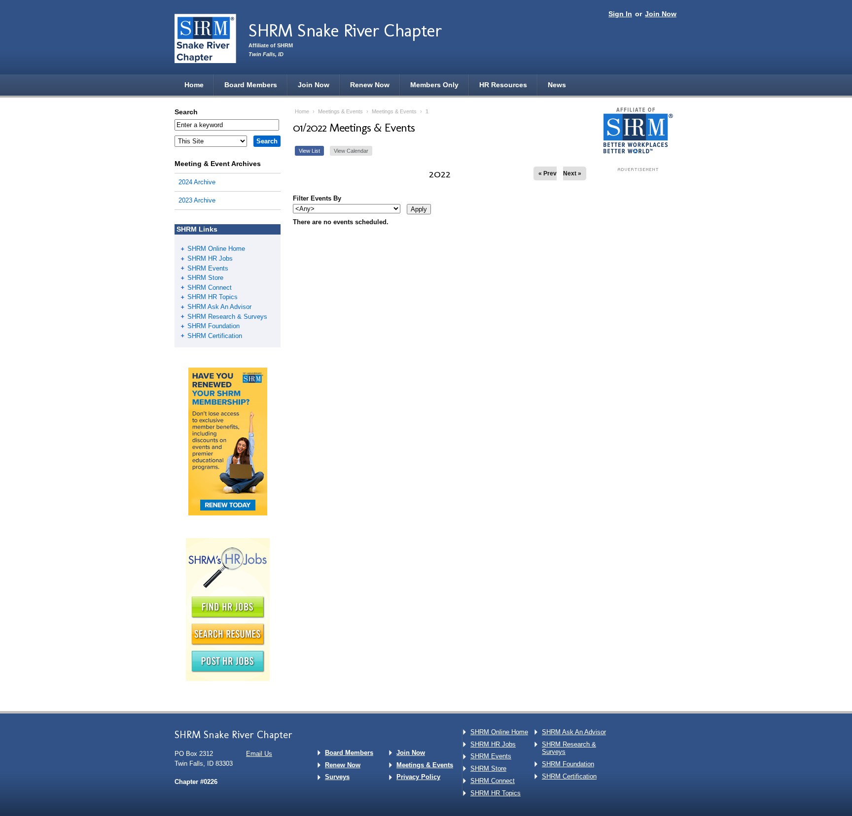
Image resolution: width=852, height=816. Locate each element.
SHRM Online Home (216, 248)
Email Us (259, 753)
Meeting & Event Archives (218, 164)
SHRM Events (207, 268)
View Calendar (351, 151)
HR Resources (503, 85)
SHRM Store (205, 277)
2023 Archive (196, 200)
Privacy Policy (418, 777)
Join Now (660, 14)
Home (194, 85)
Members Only (434, 85)
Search (186, 112)
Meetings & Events (340, 111)
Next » (572, 173)
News (557, 85)
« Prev (547, 173)
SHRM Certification (214, 336)
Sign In (620, 14)
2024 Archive (196, 182)
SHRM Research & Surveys (227, 316)
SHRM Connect (209, 287)
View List (309, 151)
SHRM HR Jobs (210, 258)
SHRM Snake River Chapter (345, 30)
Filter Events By (317, 198)
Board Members (250, 85)
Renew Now (370, 85)
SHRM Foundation (213, 326)
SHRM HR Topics (212, 297)
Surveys (337, 777)
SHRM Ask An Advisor (219, 306)
